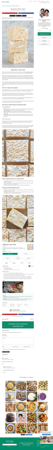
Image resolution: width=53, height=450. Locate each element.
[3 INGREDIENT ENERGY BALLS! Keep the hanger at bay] (42, 407)
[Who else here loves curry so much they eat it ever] (32, 407)
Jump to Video (19, 15)
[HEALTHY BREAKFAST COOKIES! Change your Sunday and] (10, 386)
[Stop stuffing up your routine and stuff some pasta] (32, 418)
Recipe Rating (4, 334)
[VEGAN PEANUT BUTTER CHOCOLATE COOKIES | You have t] (21, 418)
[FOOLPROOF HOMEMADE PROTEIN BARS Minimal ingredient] (10, 407)
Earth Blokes (4, 246)
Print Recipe (24, 15)
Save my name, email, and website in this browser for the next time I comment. (14, 349)
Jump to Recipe (13, 15)
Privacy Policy (10, 446)
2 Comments (24, 10)
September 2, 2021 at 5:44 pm (10, 367)
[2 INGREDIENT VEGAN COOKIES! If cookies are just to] (32, 428)
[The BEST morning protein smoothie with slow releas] (42, 396)
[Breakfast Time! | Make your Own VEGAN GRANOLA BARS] (42, 386)
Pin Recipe (26, 253)
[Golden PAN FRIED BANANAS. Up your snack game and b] (10, 428)
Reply (4, 372)
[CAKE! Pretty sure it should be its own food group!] (10, 418)
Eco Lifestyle (38, 440)
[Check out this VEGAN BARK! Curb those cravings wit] (21, 396)
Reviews (38, 441)
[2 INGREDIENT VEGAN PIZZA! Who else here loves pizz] (21, 428)
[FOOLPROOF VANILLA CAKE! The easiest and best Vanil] (10, 396)
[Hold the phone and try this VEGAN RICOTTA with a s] (32, 396)
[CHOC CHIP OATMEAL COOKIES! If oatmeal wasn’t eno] (32, 386)
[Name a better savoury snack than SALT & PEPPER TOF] (42, 418)
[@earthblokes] (26, 379)
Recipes (14, 316)
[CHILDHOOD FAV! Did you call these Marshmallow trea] (42, 428)
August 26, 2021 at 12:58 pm (9, 359)
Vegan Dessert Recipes (19, 316)
